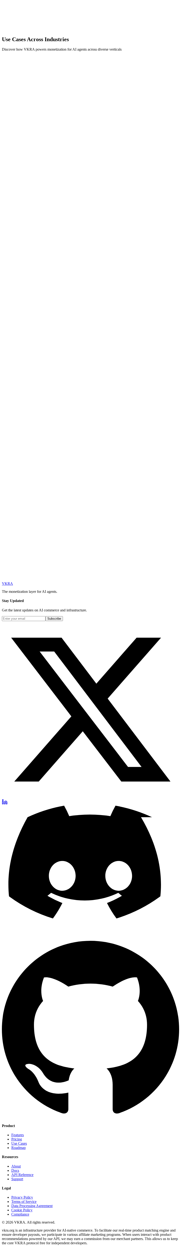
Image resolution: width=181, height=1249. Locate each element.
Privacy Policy (22, 1197)
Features (17, 1135)
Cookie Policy (22, 1210)
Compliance (20, 1214)
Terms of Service (24, 1202)
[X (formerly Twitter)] (90, 797)
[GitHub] (90, 1117)
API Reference (22, 1175)
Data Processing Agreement (32, 1206)
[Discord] (90, 939)
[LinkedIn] (5, 803)
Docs (15, 1170)
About (16, 1166)
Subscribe (54, 618)
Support (17, 1179)
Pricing (16, 1139)
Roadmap (18, 1148)
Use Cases (19, 1143)
